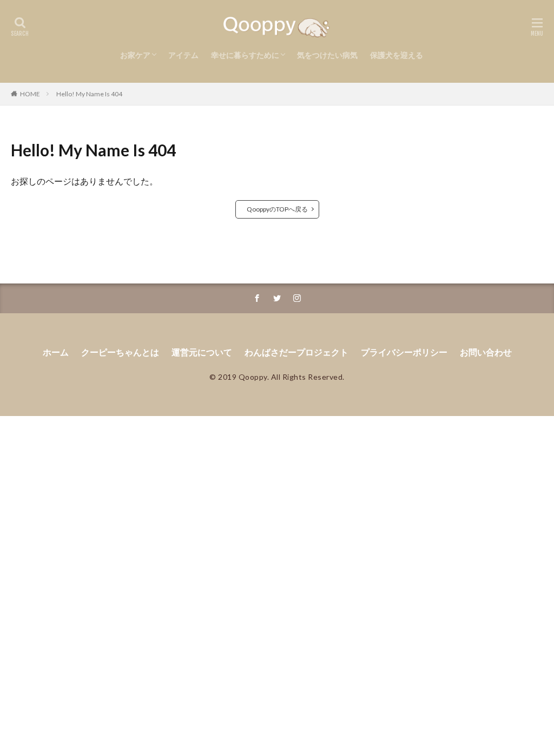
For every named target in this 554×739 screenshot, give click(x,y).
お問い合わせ (486, 352)
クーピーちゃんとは (120, 352)
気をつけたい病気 (327, 55)
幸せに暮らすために (245, 55)
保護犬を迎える (396, 55)
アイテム (183, 55)
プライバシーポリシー (404, 352)
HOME (30, 94)
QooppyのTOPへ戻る (277, 209)
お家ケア (135, 55)
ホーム (56, 352)
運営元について (202, 352)
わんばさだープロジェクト (296, 352)
